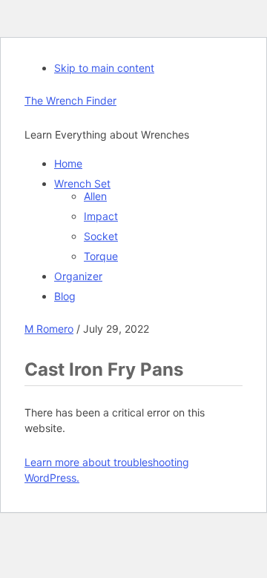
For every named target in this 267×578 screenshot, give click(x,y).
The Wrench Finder (70, 100)
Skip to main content (104, 68)
